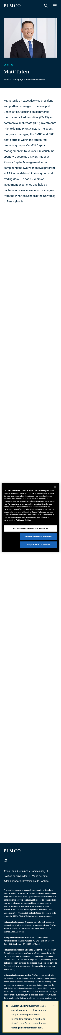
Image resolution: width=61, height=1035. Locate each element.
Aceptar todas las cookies (38, 544)
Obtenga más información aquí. (27, 1027)
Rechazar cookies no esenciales (38, 536)
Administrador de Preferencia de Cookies (26, 881)
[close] (54, 1005)
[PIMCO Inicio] (12, 5)
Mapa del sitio (40, 876)
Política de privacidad (16, 876)
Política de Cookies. (23, 520)
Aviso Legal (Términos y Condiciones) (24, 871)
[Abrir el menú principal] (54, 5)
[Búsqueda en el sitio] (45, 5)
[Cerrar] (55, 487)
